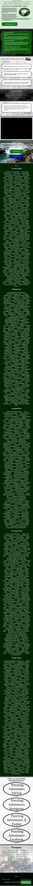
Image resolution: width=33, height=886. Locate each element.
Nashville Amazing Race (21, 432)
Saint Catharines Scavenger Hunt (16, 586)
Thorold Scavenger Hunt (16, 604)
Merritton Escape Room (21, 675)
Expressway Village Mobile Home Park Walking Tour (16, 319)
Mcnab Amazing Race (10, 443)
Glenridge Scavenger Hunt (11, 590)
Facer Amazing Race (21, 415)
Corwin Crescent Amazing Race (17, 499)
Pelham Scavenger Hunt (12, 637)
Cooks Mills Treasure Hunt (18, 240)
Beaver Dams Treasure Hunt (13, 262)
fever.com (11, 856)
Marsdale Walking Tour (15, 341)
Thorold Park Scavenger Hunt (17, 562)
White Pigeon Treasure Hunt (19, 218)
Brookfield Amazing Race (21, 516)
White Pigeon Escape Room (19, 705)
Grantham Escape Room (16, 767)
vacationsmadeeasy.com (23, 865)
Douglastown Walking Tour (16, 313)
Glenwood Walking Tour (11, 355)
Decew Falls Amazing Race (18, 418)
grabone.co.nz (22, 858)
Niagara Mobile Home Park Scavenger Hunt (16, 615)
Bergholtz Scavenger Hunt (12, 640)
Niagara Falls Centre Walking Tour (16, 357)
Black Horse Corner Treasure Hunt (18, 181)
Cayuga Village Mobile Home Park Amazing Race (16, 479)
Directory (10, 3)
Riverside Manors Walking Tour (18, 305)
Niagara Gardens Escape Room (19, 717)
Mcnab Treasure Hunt (10, 186)
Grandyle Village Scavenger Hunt (18, 592)
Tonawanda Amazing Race (21, 474)
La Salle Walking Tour (16, 392)
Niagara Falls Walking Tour (21, 299)
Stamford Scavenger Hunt (16, 537)
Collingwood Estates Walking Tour (13, 397)
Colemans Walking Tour (12, 366)
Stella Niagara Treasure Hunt (17, 207)
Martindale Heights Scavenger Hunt (16, 559)
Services (19, 2)
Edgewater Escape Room (12, 725)
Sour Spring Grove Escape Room (19, 730)
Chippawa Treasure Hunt (21, 251)
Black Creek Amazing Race (13, 479)
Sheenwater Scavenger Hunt (19, 567)
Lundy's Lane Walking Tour (21, 331)
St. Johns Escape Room (10, 709)
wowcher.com (13, 869)
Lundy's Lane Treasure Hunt (21, 267)
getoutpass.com (22, 856)
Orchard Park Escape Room (21, 672)
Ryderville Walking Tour (11, 380)
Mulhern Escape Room (11, 739)
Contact (25, 3)
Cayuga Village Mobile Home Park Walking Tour (17, 398)
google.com (12, 858)
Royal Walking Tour (13, 297)
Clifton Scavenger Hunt (11, 593)
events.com (10, 854)
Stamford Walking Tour (12, 361)
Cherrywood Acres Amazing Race (14, 493)
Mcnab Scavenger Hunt (16, 585)
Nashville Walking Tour (15, 377)
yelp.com (23, 869)
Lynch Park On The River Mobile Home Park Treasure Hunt (16, 272)
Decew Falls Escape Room (21, 694)
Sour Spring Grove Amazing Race (16, 453)
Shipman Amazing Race (18, 496)
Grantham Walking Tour (21, 350)
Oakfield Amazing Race (11, 505)
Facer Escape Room (21, 723)
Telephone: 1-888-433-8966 (6, 879)
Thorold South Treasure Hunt (13, 250)
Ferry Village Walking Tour (16, 327)
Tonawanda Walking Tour (13, 294)
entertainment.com (12, 852)
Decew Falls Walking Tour (18, 388)
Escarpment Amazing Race (21, 447)
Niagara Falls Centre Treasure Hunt (19, 201)
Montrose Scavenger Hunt (21, 595)
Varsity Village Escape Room (13, 683)
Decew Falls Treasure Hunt (12, 275)
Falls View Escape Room (21, 690)
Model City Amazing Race (14, 411)
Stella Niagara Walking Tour (18, 364)
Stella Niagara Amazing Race (16, 425)
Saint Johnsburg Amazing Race (14, 457)
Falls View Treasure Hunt (12, 223)
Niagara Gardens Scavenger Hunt (16, 611)
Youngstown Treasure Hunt (13, 195)
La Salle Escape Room (16, 770)
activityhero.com (12, 850)
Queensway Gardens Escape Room (16, 687)
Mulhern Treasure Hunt (10, 231)
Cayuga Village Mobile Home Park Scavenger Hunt (17, 600)
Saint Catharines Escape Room (19, 720)
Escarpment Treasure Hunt (13, 280)
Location (27, 2)
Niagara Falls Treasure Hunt (12, 247)
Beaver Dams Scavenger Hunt (18, 551)
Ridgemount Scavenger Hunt (14, 610)
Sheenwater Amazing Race (11, 446)
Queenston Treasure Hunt (12, 242)
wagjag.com (26, 867)
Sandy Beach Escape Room (13, 714)
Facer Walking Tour (22, 374)
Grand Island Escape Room (19, 700)
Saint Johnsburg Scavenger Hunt (19, 614)
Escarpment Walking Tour (11, 369)
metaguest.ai (23, 862)
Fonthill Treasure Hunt (21, 184)
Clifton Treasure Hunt (14, 283)
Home (5, 2)
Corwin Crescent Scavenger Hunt (16, 557)
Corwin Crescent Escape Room (16, 679)
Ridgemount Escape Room (13, 670)
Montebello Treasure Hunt (11, 253)
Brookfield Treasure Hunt (16, 206)
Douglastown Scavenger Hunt (12, 553)
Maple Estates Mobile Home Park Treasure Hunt (18, 275)
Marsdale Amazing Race (12, 515)
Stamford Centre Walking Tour (13, 372)
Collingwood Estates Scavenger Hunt (18, 626)
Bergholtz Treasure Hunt (15, 228)
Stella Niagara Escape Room (12, 766)
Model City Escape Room (21, 669)
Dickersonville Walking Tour (18, 324)
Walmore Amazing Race (11, 482)
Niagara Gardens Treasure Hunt (14, 212)
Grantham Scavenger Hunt (21, 589)
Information (5, 3)
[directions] (16, 143)
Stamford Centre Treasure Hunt (18, 273)
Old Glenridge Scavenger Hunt (17, 562)
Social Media (16, 3)
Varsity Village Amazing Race (16, 522)
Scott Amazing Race (21, 491)
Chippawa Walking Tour (13, 345)
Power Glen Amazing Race (11, 416)
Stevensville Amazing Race (21, 513)
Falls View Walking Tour (21, 353)
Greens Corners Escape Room (16, 771)
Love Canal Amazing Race (21, 504)
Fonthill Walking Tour (21, 367)
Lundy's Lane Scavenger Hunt (13, 568)
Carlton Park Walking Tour (21, 396)
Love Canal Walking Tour (11, 375)
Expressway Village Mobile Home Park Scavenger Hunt (16, 638)
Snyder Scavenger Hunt (16, 623)
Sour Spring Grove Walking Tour (16, 292)
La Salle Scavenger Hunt (11, 620)
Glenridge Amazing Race (15, 421)
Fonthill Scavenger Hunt (12, 648)
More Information (16, 156)
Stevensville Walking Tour (12, 319)
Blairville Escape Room (16, 711)
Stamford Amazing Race (16, 424)
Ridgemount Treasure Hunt (21, 261)
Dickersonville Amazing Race (13, 433)
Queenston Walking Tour (21, 344)
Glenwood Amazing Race (21, 477)
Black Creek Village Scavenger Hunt (17, 649)
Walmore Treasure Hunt (15, 178)
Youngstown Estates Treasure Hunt (16, 278)
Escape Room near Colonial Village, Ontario (14, 6)
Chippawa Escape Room (11, 706)
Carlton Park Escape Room (21, 737)
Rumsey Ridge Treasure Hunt (13, 203)
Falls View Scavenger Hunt (18, 540)
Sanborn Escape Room (11, 719)
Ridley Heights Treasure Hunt (12, 190)
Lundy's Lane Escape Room (21, 758)
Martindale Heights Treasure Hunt (18, 245)
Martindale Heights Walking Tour (14, 389)
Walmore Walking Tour (21, 336)
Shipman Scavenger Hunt (22, 643)
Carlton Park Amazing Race (21, 444)
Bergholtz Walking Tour (15, 356)
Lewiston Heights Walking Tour (18, 360)
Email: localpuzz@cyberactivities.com (25, 879)
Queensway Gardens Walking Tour (14, 300)
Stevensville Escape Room (12, 697)
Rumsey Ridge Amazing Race (12, 487)
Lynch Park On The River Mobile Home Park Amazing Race (16, 454)
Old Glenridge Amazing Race (16, 511)
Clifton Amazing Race (21, 465)
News (23, 2)
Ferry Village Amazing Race (17, 452)
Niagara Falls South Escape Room (19, 708)
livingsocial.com (12, 862)
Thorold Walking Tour (21, 383)
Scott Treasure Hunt (9, 226)
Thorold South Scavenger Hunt (16, 632)
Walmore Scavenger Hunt (22, 646)
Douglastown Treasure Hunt (16, 198)
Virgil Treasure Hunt (15, 256)
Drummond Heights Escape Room (13, 661)
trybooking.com (9, 865)
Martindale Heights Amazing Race (13, 466)
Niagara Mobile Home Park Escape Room (16, 666)
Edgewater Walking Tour (21, 347)
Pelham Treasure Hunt (10, 269)
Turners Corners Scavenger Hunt (19, 571)
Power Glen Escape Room (16, 744)
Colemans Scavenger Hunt (12, 534)
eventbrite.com (24, 852)
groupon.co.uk (12, 860)
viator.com (17, 867)
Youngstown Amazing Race (21, 483)
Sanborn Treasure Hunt (11, 220)
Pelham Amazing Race (14, 436)
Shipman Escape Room (16, 665)
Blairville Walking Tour (14, 330)
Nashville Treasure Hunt (21, 264)
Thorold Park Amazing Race (15, 510)
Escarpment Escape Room (21, 712)
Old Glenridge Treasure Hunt (18, 248)
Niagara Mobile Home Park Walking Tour (16, 334)
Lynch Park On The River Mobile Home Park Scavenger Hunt (16, 554)
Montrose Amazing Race (15, 460)
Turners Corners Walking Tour (18, 316)
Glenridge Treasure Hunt (16, 187)
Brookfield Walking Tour (12, 322)
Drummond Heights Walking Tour (16, 317)
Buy (29, 3)
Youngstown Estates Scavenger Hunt (16, 636)
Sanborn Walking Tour (11, 400)
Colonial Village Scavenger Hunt (13, 617)
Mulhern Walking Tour (11, 333)
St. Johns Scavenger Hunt (22, 609)
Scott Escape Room (14, 727)
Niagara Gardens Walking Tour (18, 371)
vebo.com (7, 867)
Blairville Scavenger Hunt (12, 596)
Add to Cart (25, 882)
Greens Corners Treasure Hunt (13, 182)
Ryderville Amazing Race (19, 440)
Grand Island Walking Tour (13, 309)
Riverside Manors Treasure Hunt (19, 211)
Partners (21, 3)
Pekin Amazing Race (21, 462)
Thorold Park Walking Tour (21, 378)
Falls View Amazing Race (21, 429)
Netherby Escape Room (12, 692)
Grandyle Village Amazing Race (14, 463)
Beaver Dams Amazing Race (19, 469)
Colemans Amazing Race (15, 427)
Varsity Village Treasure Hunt (18, 193)
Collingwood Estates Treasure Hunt (19, 222)
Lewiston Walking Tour (10, 325)
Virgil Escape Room (16, 678)
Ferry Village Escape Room (19, 686)
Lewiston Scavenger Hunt (11, 560)
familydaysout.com (22, 854)
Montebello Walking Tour (21, 308)
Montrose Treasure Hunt (12, 172)
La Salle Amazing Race (13, 430)
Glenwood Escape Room (13, 689)
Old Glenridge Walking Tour (12, 352)
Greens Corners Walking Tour (17, 393)
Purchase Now (16, 151)
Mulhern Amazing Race (16, 521)
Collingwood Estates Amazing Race (17, 441)
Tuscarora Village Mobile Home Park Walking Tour (17, 380)
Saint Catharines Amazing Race (15, 412)
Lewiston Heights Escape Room (13, 731)
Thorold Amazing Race (16, 502)
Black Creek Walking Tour (11, 385)
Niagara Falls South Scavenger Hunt (18, 556)
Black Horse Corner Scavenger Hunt (18, 631)
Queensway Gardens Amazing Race (16, 498)
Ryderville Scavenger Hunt (13, 628)
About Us (9, 2)
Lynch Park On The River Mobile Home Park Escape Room (16, 735)
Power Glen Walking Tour (11, 338)
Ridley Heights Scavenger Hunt (14, 573)
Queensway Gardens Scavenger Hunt (16, 634)
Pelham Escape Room (15, 750)
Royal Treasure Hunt (11, 234)
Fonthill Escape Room (22, 764)
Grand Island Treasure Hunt (12, 175)
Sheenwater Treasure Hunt (21, 173)
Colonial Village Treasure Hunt (18, 233)
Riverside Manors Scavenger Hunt (16, 542)
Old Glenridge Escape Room (19, 681)
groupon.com (23, 860)
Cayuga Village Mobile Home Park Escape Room (16, 760)
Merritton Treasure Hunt (21, 189)
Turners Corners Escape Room (12, 701)
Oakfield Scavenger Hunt (16, 653)
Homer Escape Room (16, 753)
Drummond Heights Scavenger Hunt (18, 581)
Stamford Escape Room (11, 676)
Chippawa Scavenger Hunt (13, 542)
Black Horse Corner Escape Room (16, 695)
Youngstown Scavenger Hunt (12, 548)
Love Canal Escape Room (12, 722)
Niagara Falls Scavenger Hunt (18, 578)
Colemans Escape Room (11, 759)
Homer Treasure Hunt (21, 229)
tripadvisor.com (22, 864)
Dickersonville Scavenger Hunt (13, 645)
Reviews (14, 2)
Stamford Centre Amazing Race (14, 449)
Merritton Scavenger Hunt (21, 618)
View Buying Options (9, 24)
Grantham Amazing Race (12, 518)
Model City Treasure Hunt (21, 225)
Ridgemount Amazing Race (18, 526)
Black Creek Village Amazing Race (16, 485)
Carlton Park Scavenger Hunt (18, 546)
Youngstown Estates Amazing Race (16, 527)
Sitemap (16, 876)
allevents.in (24, 850)
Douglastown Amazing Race (13, 471)
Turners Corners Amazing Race (18, 509)
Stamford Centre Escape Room (13, 673)
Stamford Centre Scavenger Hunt (14, 582)
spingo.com (11, 864)
